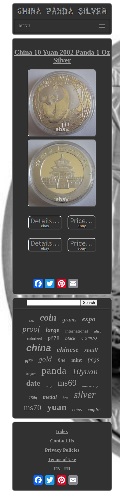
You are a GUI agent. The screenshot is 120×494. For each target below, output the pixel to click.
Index (62, 431)
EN (57, 469)
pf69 (29, 361)
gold (45, 359)
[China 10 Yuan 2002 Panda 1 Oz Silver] (62, 104)
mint (76, 360)
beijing (31, 374)
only (49, 386)
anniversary (90, 386)
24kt (31, 321)
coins (77, 409)
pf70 (53, 338)
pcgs (93, 359)
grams (69, 319)
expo (89, 319)
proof (31, 328)
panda (53, 370)
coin (48, 317)
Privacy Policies (62, 450)
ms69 (67, 382)
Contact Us (62, 440)
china (38, 347)
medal (50, 397)
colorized (34, 338)
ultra (98, 331)
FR (67, 469)
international (76, 331)
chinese (68, 349)
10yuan (85, 371)
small (91, 350)
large (52, 329)
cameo (89, 338)
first (65, 398)
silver (85, 394)
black (70, 338)
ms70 (32, 407)
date (33, 383)
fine (62, 360)
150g (33, 398)
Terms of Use (62, 459)
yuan (56, 407)
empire (94, 409)
